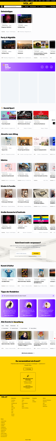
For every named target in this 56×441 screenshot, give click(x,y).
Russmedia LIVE (4, 436)
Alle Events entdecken (27, 353)
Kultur (12, 411)
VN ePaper (53, 0)
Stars (12, 412)
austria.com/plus (4, 433)
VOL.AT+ (12, 401)
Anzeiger (48, 0)
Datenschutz (45, 406)
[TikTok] (51, 67)
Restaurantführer (25, 403)
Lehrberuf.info (3, 430)
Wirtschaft (13, 407)
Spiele (33, 400)
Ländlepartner (3, 427)
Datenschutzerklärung (33, 256)
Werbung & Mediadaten (47, 400)
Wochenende (33, 6)
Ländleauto (3, 422)
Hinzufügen (28, 369)
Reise (23, 404)
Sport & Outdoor (24, 328)
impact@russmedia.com (28, 386)
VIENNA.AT (3, 431)
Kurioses (12, 414)
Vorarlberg (43, 6)
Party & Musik (5, 328)
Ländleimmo (3, 424)
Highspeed (22, 0)
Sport (12, 409)
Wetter (23, 400)
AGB (43, 403)
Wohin (23, 406)
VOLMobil (32, 0)
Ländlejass (34, 401)
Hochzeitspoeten (4, 428)
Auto (44, 0)
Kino (22, 401)
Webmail (27, 0)
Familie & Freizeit (15, 328)
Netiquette (44, 404)
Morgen (26, 6)
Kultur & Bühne (33, 328)
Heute (22, 6)
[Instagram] (46, 67)
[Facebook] (42, 67)
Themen (12, 415)
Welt (12, 404)
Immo (40, 0)
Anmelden (36, 253)
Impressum (45, 401)
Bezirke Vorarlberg (25, 407)
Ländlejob (2, 425)
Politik (12, 406)
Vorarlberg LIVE (14, 403)
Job (36, 0)
